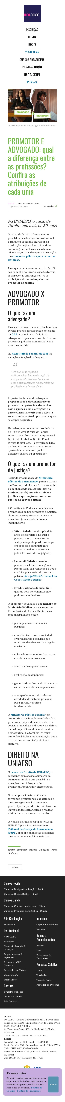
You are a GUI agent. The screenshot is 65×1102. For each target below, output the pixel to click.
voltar (15, 867)
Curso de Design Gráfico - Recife (21, 894)
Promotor (22, 849)
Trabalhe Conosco (13, 991)
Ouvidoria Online (13, 996)
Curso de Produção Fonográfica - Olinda (25, 910)
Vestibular (32, 52)
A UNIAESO (10, 936)
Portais (32, 82)
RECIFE (32, 44)
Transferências (44, 980)
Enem (39, 970)
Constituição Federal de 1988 (30, 353)
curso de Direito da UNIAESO (30, 772)
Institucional (32, 74)
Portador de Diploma (47, 984)
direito (11, 849)
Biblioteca (9, 941)
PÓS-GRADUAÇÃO (32, 67)
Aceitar (53, 1084)
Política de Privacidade (29, 1090)
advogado (44, 849)
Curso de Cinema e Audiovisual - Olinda (24, 906)
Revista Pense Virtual (15, 970)
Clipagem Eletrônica (47, 924)
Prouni (40, 945)
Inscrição (32, 29)
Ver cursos (9, 924)
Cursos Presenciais (32, 59)
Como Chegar (11, 974)
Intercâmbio (10, 979)
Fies (38, 950)
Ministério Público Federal (28, 714)
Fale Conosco (11, 1001)
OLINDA (32, 37)
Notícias (40, 929)
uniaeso (33, 849)
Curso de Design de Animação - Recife (24, 889)
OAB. (15, 334)
